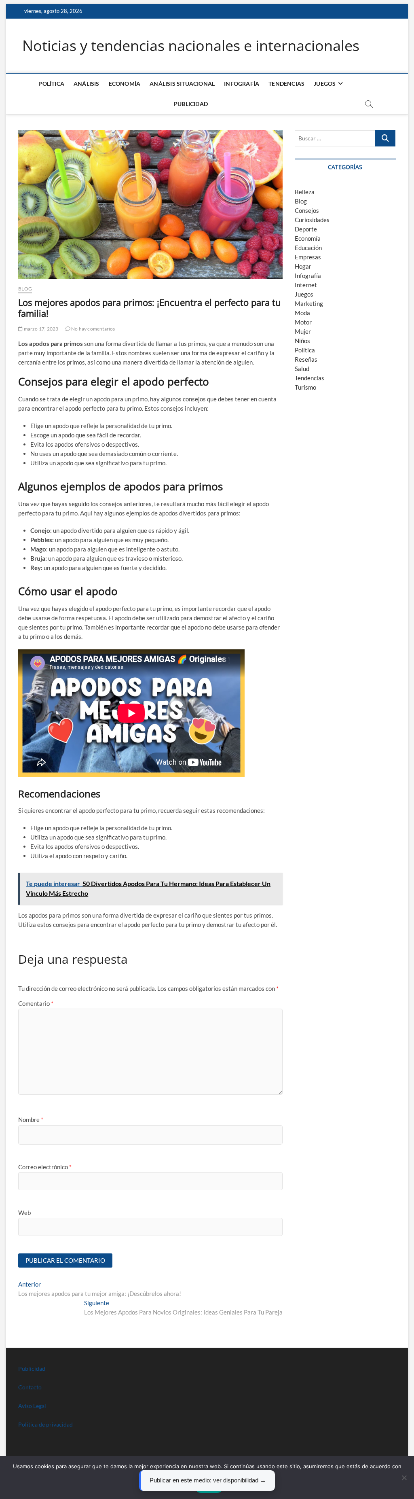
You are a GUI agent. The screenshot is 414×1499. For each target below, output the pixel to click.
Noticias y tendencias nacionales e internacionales (190, 46)
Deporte (306, 229)
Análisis (86, 83)
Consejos (307, 210)
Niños (302, 340)
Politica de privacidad (45, 1424)
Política (51, 83)
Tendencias (286, 83)
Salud (302, 368)
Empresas (308, 257)
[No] (404, 1478)
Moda (302, 312)
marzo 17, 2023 (40, 329)
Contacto (30, 1387)
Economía (125, 83)
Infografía (241, 83)
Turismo (305, 387)
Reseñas (306, 359)
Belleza (305, 191)
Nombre (30, 1119)
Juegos (304, 294)
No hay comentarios (92, 329)
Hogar (303, 266)
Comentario (35, 1003)
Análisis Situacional (182, 83)
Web (24, 1212)
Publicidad (191, 103)
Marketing (309, 303)
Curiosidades (312, 219)
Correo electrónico (45, 1166)
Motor (303, 322)
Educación (308, 247)
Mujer (303, 331)
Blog (25, 289)
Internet (306, 284)
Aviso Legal (32, 1405)
